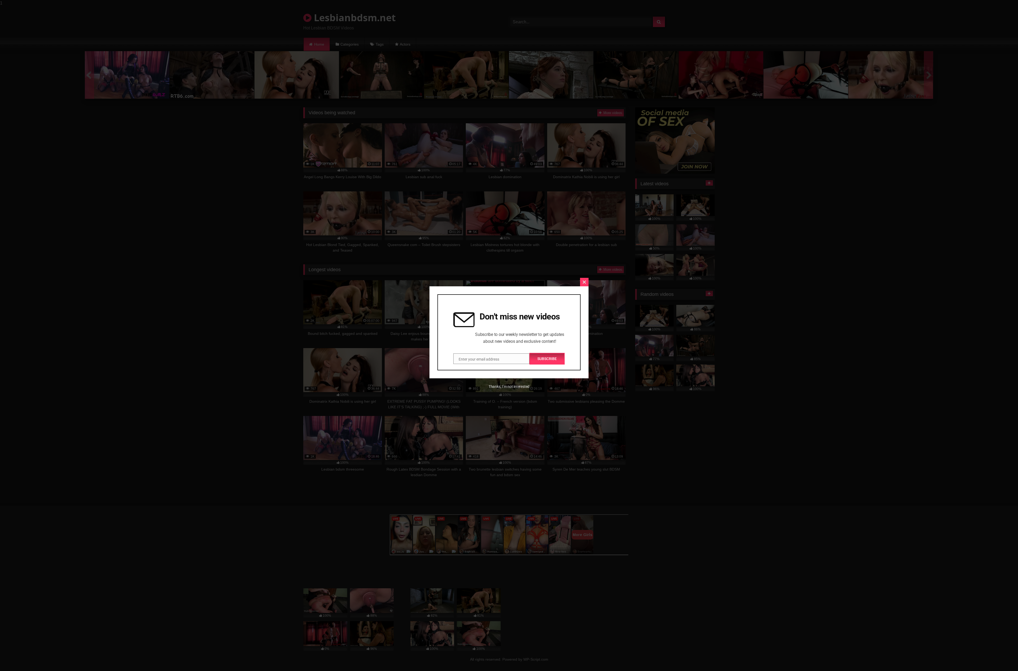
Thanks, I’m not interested (509, 386)
